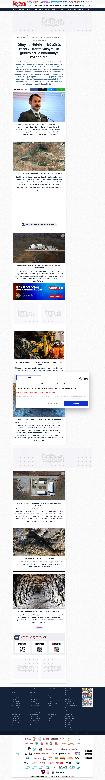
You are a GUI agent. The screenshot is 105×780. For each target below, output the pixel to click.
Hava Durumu (33, 697)
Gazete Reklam (51, 733)
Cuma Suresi (51, 690)
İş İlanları (14, 690)
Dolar (13, 727)
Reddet (29, 377)
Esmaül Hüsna (68, 724)
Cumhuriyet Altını (16, 720)
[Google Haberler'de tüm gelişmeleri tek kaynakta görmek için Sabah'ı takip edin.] (39, 292)
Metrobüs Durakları (52, 714)
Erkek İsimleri (51, 722)
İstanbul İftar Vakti (16, 703)
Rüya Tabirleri (33, 695)
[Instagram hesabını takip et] (89, 2)
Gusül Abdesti (68, 701)
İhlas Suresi (68, 695)
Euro (13, 729)
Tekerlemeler (68, 692)
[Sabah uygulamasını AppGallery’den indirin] (56, 647)
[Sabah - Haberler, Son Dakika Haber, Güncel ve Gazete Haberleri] (19, 4)
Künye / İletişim (81, 733)
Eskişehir (32, 124)
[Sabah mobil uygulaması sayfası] (17, 637)
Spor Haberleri (33, 701)
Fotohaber (22, 35)
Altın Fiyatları (15, 712)
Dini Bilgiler (68, 722)
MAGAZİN (29, 9)
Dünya (62, 6)
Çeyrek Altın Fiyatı (16, 714)
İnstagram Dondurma (52, 697)
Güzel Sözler (50, 699)
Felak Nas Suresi (51, 707)
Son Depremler (33, 699)
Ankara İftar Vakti (16, 705)
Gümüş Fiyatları (15, 724)
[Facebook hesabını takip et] (81, 2)
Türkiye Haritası (33, 724)
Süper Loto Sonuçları (35, 718)
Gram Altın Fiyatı (16, 710)
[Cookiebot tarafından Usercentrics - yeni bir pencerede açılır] (80, 378)
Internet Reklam (61, 733)
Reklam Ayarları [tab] (61, 384)
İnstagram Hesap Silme (53, 703)
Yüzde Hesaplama (52, 688)
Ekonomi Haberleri (34, 729)
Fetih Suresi (50, 710)
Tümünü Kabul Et (76, 403)
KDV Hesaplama (34, 716)
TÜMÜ (15, 9)
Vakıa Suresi (68, 688)
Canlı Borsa (32, 688)
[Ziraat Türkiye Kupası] (89, 6)
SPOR (35, 9)
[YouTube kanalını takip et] (91, 2)
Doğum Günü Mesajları (70, 716)
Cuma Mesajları (68, 729)
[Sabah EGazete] (87, 709)
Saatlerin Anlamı (69, 720)
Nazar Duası (50, 705)
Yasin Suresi (50, 692)
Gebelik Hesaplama (34, 714)
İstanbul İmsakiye (16, 701)
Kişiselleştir (51, 403)
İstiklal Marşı (68, 727)
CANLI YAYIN (78, 2)
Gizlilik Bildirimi (71, 733)
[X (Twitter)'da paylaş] (42, 89)
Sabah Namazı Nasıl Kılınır (71, 707)
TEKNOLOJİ (55, 9)
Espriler (67, 690)
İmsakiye (14, 699)
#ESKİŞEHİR (39, 627)
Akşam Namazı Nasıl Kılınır (71, 705)
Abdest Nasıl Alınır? (52, 718)
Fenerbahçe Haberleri (35, 705)
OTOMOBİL (88, 9)
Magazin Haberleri (34, 727)
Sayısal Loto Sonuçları (35, 722)
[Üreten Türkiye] (62, 2)
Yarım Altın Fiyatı (16, 716)
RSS (31, 733)
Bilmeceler (50, 701)
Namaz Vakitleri (15, 697)
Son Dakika (33, 6)
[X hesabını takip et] (84, 2)
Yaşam (52, 6)
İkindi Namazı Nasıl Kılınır (71, 712)
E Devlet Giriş (33, 692)
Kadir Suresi (68, 699)
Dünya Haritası (51, 729)
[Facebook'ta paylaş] (34, 89)
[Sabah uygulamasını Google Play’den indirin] (39, 647)
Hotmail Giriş (51, 712)
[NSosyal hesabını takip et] (86, 2)
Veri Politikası (15, 688)
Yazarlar (78, 6)
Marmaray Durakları (69, 718)
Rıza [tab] (25, 384)
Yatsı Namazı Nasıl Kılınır (71, 703)
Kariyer (89, 733)
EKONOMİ (81, 9)
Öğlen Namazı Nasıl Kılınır (71, 710)
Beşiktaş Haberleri (34, 707)
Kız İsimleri (50, 727)
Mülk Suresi (68, 697)
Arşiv (43, 733)
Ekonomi (46, 6)
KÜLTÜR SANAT (71, 9)
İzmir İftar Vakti (15, 707)
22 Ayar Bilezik (15, 722)
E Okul (31, 690)
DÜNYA (47, 9)
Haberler (15, 35)
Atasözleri (50, 720)
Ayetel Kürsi (50, 695)
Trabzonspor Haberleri (35, 710)
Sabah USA (16, 733)
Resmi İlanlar (69, 6)
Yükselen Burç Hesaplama (36, 712)
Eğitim (57, 6)
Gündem (40, 6)
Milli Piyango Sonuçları (35, 720)
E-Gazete (37, 733)
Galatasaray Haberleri (35, 703)
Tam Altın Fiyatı (15, 718)
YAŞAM (41, 9)
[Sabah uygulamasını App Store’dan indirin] (22, 647)
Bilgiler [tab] (43, 384)
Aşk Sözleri (50, 716)
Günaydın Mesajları (69, 714)
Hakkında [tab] (80, 384)
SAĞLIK (62, 9)
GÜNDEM (21, 9)
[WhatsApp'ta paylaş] (60, 89)
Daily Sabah (24, 733)
